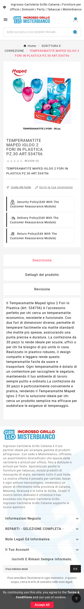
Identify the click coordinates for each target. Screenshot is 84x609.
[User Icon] (75, 19)
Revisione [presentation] (42, 289)
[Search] (75, 32)
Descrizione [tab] (42, 260)
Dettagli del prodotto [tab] (42, 275)
